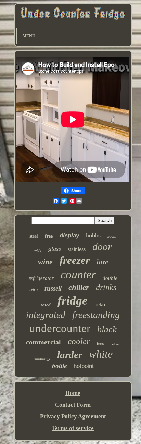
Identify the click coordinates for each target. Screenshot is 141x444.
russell (53, 288)
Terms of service (73, 428)
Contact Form (73, 404)
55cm (111, 236)
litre (102, 262)
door (102, 246)
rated (46, 304)
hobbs (93, 235)
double (110, 278)
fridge (72, 300)
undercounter (59, 328)
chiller (78, 287)
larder (69, 354)
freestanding (96, 314)
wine (45, 262)
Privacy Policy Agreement (73, 416)
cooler (79, 341)
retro (33, 289)
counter (78, 274)
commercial (43, 342)
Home (72, 393)
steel (33, 236)
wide (37, 250)
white (101, 354)
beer (101, 343)
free (49, 236)
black (107, 329)
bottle (59, 365)
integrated (45, 315)
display (69, 235)
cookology (42, 358)
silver (116, 344)
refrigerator (41, 278)
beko (99, 304)
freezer (75, 260)
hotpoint (84, 366)
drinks (106, 287)
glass (54, 248)
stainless (77, 249)
